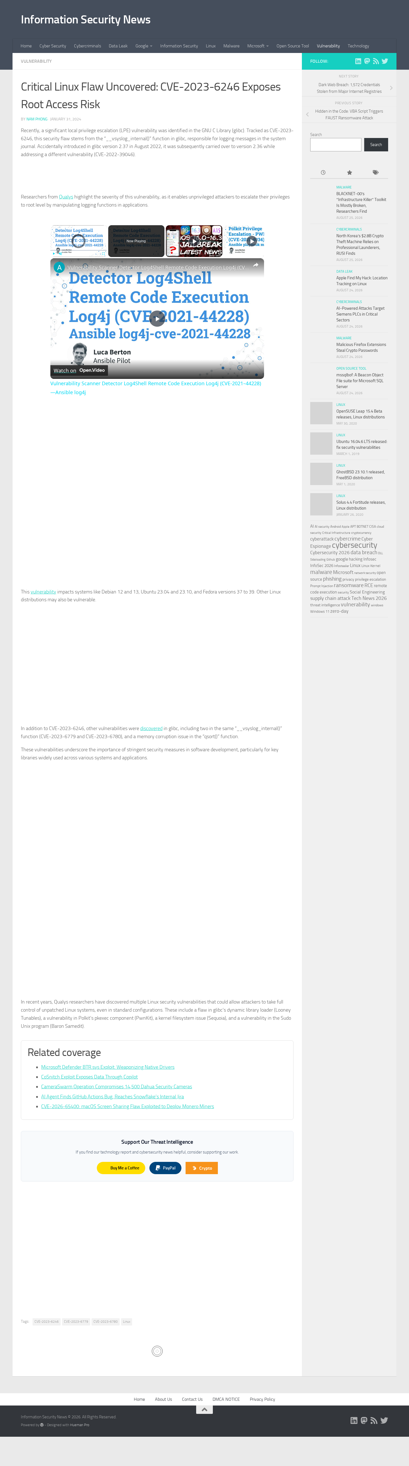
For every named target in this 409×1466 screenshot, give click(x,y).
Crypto (205, 1168)
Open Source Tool (293, 46)
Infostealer (341, 566)
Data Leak (118, 46)
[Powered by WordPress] (42, 1425)
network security (365, 573)
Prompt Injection (321, 586)
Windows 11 (319, 611)
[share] (256, 265)
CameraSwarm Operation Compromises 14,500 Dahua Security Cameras (116, 1087)
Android (335, 527)
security (343, 592)
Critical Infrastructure (336, 533)
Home (26, 46)
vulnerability (43, 592)
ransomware (349, 585)
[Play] (53, 253)
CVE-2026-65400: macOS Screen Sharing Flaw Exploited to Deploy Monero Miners (127, 1106)
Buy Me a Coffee (124, 1168)
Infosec (369, 559)
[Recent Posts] (323, 173)
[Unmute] (60, 253)
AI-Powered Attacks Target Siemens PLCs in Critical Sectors (360, 314)
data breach (364, 552)
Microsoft (256, 46)
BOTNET (362, 527)
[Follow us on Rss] (376, 61)
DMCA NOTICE (226, 1399)
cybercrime (347, 538)
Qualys (66, 197)
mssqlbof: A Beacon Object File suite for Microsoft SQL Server (359, 380)
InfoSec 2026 (321, 565)
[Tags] (375, 173)
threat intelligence (325, 605)
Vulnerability (328, 46)
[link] (59, 267)
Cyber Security (53, 46)
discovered (151, 728)
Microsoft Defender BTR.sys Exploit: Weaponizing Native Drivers (107, 1067)
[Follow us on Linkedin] (358, 61)
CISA (372, 527)
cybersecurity (354, 545)
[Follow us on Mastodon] (367, 61)
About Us (163, 1399)
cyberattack (322, 539)
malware (321, 571)
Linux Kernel (370, 566)
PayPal (169, 1168)
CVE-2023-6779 (76, 1322)
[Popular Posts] (349, 173)
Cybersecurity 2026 (330, 552)
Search (316, 134)
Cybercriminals (87, 46)
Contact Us (192, 1399)
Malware (231, 46)
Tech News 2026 (369, 598)
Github (330, 559)
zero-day (339, 611)
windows (377, 605)
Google (141, 46)
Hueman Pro (79, 1425)
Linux (211, 46)
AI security (322, 527)
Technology (358, 46)
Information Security (179, 46)
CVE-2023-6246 (47, 1322)
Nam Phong (37, 119)
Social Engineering (367, 592)
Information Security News (86, 19)
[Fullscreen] (103, 253)
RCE (368, 585)
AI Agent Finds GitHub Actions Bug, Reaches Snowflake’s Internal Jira (112, 1097)
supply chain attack (330, 598)
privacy (348, 579)
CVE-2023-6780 (105, 1322)
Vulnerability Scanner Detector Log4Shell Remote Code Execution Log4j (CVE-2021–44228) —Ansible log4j (159, 267)
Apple (345, 527)
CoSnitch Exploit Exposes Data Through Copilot (89, 1077)
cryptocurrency (361, 533)
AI (312, 526)
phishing (332, 579)
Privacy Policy (262, 1399)
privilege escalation (370, 579)
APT (353, 527)
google (342, 559)
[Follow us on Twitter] (384, 61)
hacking (356, 559)
